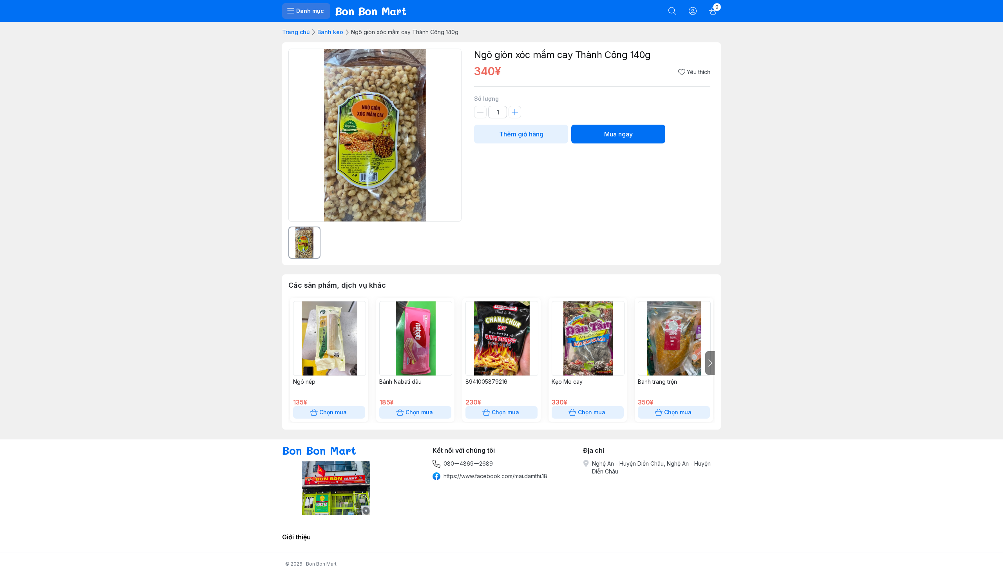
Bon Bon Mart (321, 564)
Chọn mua (333, 412)
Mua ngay (618, 134)
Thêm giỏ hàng (521, 134)
